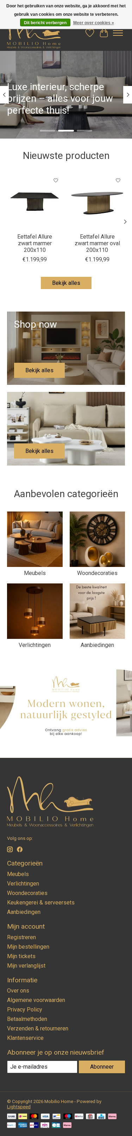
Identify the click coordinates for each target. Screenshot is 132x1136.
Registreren (21, 937)
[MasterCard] (34, 1117)
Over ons (18, 990)
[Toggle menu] (118, 33)
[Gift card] (90, 1117)
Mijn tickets (21, 956)
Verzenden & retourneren (37, 1028)
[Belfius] (79, 1117)
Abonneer (102, 1066)
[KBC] (101, 1117)
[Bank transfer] (11, 1117)
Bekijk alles (66, 283)
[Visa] (45, 1117)
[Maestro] (68, 1117)
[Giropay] (34, 1125)
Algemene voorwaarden (36, 1000)
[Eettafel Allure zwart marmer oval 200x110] (97, 201)
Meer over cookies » (93, 22)
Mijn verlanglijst (26, 965)
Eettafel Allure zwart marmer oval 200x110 (97, 243)
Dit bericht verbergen (45, 22)
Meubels (35, 573)
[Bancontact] (56, 1117)
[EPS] (44, 1125)
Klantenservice (25, 1038)
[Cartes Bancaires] (56, 1125)
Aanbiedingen (97, 645)
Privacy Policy (24, 1009)
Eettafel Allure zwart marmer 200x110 (34, 243)
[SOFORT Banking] (112, 1117)
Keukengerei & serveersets (41, 902)
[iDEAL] (22, 1117)
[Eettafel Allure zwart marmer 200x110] (35, 201)
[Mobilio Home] (34, 33)
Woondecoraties (97, 573)
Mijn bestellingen (28, 946)
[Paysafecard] (11, 1125)
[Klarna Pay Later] (67, 1125)
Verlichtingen (35, 645)
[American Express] (22, 1125)
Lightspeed (19, 1106)
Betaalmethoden (27, 1019)
